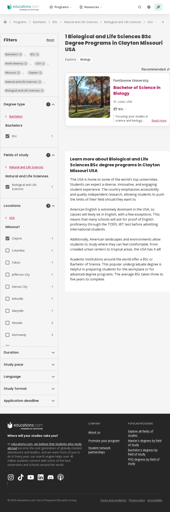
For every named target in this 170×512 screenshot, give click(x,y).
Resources (91, 7)
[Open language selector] (149, 7)
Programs (62, 7)
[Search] (139, 7)
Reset (50, 40)
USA (12, 218)
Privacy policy (137, 500)
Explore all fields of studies (140, 433)
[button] (13, 54)
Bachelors (16, 116)
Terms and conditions (113, 500)
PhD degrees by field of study (143, 461)
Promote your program (104, 441)
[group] (124, 59)
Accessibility (154, 500)
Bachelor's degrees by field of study (143, 452)
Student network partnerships (99, 450)
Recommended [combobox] (154, 69)
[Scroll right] (163, 22)
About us (94, 432)
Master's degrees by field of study (145, 443)
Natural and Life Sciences (26, 167)
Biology (85, 59)
